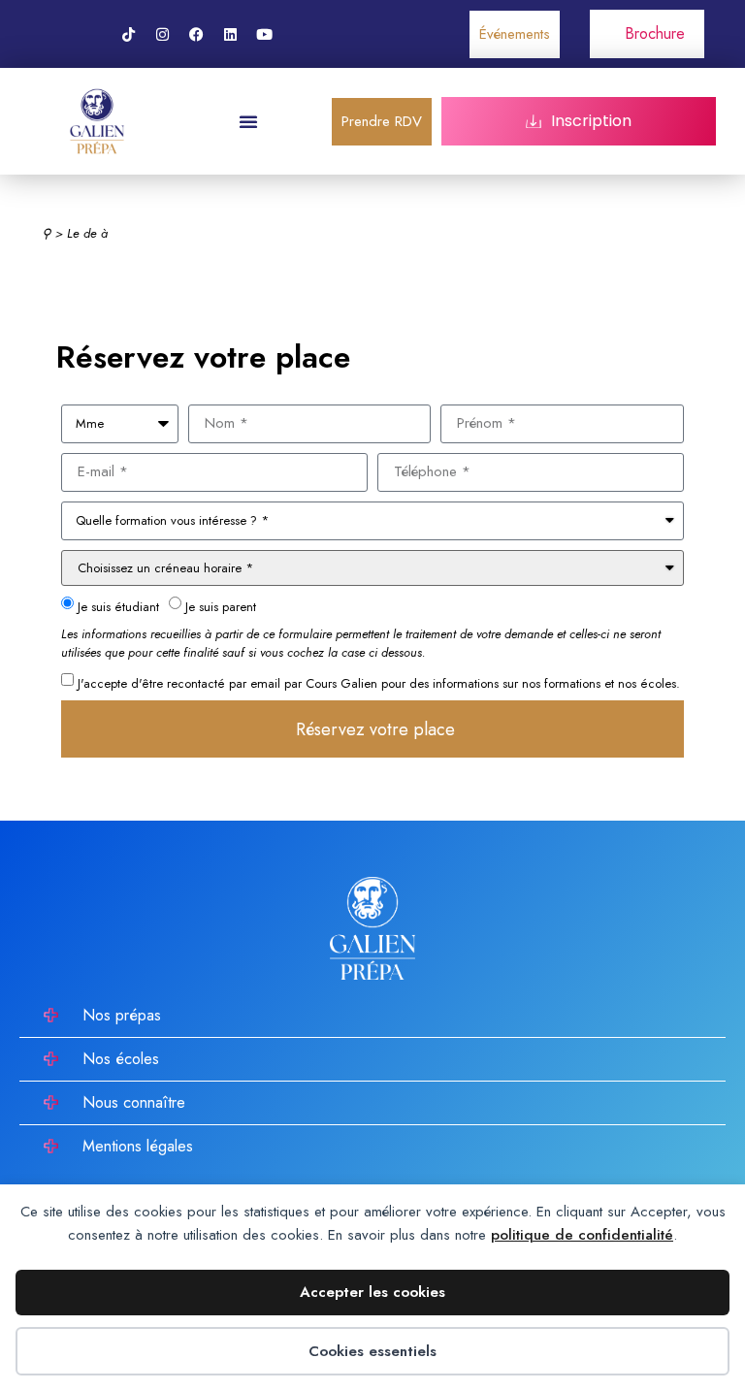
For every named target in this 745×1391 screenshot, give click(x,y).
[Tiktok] (128, 34)
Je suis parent (220, 607)
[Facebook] (196, 34)
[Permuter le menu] (248, 121)
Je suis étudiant (118, 607)
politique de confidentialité (582, 1234)
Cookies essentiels (372, 1351)
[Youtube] (263, 34)
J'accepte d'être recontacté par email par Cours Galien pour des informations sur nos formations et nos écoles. (379, 682)
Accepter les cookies (372, 1292)
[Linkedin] (229, 34)
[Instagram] (162, 34)
